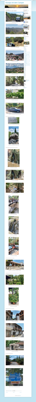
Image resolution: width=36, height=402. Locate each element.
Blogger (20, 395)
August (24, 51)
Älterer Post (21, 392)
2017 (24, 75)
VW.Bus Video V (25, 39)
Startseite (6, 8)
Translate (27, 11)
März (24, 69)
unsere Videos (14, 8)
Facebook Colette (25, 87)
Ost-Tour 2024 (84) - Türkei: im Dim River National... (27, 58)
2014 (24, 77)
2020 (24, 73)
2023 (24, 71)
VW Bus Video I (25, 37)
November (25, 49)
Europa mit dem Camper (15, 3)
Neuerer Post (7, 392)
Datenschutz (20, 8)
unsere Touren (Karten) (10, 8)
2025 (24, 47)
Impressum (17, 8)
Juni (24, 67)
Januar (24, 70)
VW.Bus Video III (25, 38)
